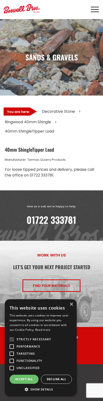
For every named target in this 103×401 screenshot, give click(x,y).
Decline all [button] (56, 379)
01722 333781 (51, 219)
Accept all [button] (24, 379)
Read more (43, 330)
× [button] (71, 304)
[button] (41, 389)
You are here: (18, 111)
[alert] (41, 347)
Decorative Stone (58, 111)
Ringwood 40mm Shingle (28, 122)
